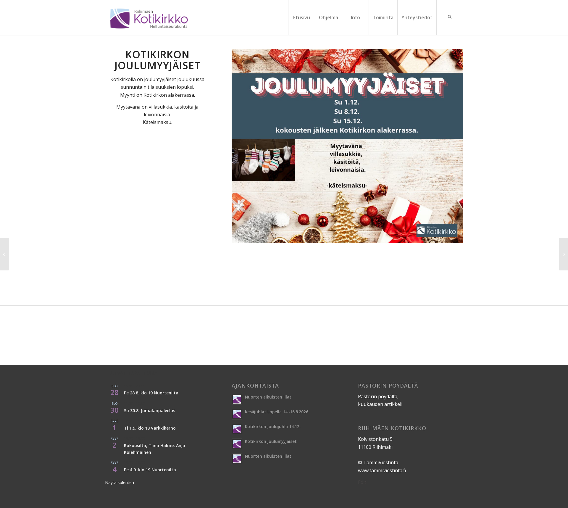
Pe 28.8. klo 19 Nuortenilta (151, 393)
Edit (362, 482)
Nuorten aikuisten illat (268, 397)
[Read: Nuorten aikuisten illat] (237, 399)
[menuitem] (301, 17)
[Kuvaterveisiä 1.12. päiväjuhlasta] (563, 254)
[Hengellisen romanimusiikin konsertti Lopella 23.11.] (4, 254)
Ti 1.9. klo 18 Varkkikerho (150, 428)
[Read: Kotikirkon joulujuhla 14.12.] (237, 429)
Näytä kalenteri (119, 482)
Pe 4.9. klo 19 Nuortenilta (150, 469)
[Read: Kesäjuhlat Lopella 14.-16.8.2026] (237, 414)
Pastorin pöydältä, (378, 396)
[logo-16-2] (148, 17)
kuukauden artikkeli (380, 404)
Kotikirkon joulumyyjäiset (271, 441)
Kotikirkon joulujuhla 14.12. (272, 426)
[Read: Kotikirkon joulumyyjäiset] (237, 443)
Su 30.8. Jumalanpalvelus (149, 410)
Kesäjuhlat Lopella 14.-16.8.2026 (276, 412)
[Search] (449, 17)
